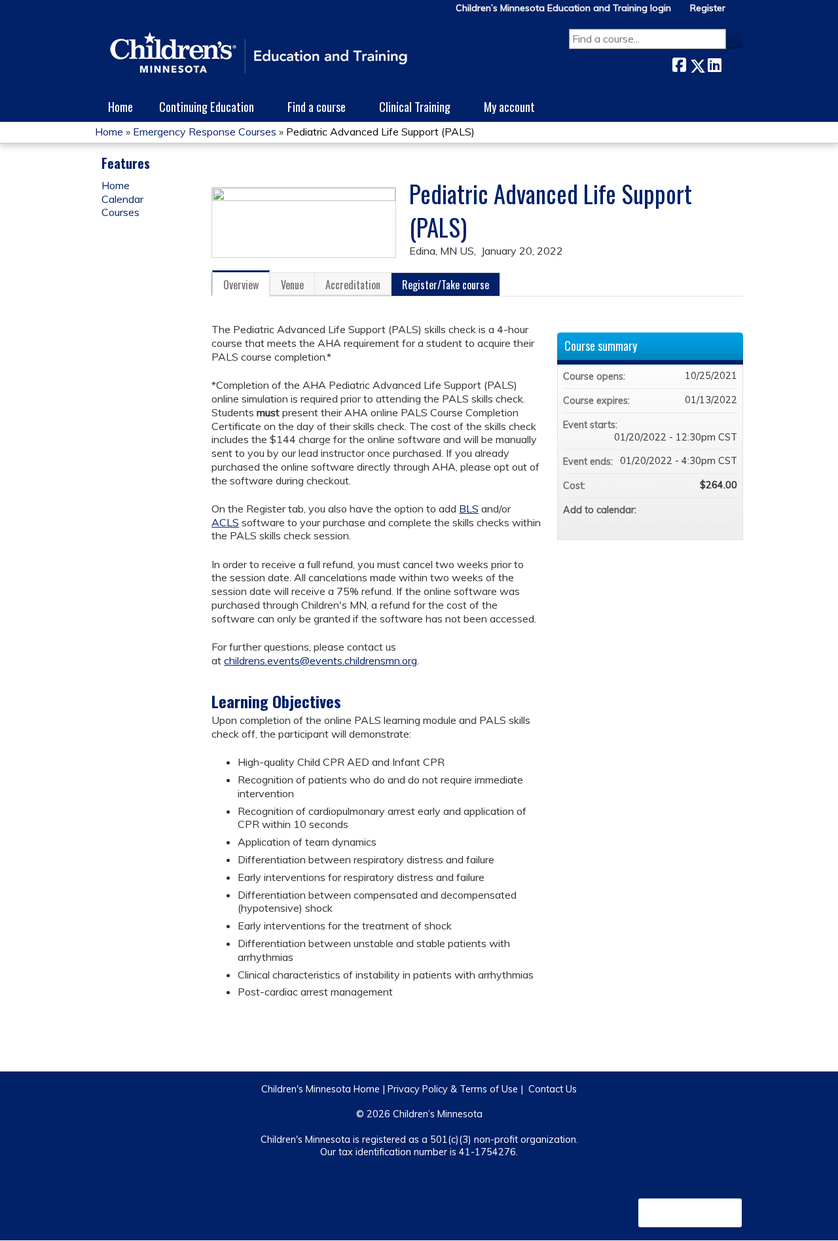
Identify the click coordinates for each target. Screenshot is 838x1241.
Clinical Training (414, 106)
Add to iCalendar (709, 509)
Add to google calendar (675, 509)
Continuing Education (206, 106)
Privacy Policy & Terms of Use (453, 1089)
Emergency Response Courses (204, 131)
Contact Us (552, 1089)
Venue (292, 285)
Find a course (316, 106)
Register (707, 8)
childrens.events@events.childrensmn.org (320, 660)
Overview (241, 285)
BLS (469, 508)
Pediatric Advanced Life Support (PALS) (380, 131)
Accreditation (352, 285)
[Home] (258, 53)
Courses (120, 212)
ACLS (225, 522)
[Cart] (739, 12)
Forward (731, 62)
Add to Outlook (726, 509)
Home (120, 106)
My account (509, 106)
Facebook (678, 63)
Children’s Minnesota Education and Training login (563, 8)
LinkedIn (714, 63)
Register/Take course (445, 285)
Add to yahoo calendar (692, 509)
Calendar (122, 199)
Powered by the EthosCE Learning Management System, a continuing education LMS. (690, 1213)
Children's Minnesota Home (320, 1089)
